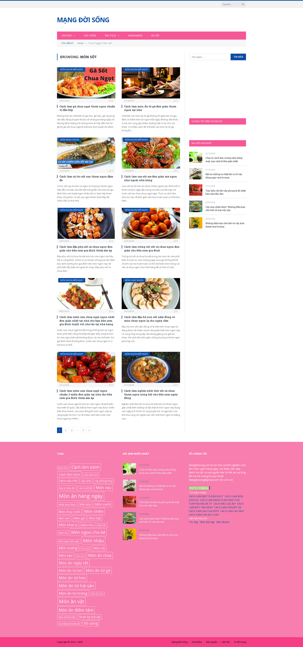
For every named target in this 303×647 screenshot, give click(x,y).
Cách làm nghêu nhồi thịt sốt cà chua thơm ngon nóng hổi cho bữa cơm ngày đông (151, 394)
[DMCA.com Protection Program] (199, 489)
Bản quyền (211, 641)
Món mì (63, 533)
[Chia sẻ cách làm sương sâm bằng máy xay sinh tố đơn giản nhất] (195, 157)
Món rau (103, 487)
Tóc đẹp (193, 522)
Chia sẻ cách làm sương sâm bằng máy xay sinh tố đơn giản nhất (224, 159)
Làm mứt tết (85, 488)
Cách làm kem (69, 474)
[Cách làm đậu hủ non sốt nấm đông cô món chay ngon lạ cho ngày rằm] (151, 293)
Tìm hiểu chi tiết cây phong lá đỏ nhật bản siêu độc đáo (226, 192)
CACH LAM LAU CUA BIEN (204, 511)
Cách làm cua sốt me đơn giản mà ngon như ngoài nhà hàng (150, 178)
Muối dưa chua (67, 504)
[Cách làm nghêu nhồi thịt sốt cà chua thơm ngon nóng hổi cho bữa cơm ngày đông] (151, 367)
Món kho (87, 525)
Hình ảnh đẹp (207, 522)
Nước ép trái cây (89, 617)
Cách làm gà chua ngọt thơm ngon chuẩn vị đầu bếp (87, 108)
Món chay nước (69, 512)
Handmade (135, 35)
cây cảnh (86, 480)
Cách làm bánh (86, 467)
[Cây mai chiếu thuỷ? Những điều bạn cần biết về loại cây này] (195, 206)
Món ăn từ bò (70, 570)
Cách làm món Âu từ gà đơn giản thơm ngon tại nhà (150, 108)
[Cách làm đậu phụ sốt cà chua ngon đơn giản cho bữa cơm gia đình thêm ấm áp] (86, 223)
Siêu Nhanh (222, 522)
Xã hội (155, 35)
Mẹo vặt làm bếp (67, 617)
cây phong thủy (104, 480)
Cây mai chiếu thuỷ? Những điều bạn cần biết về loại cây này (225, 208)
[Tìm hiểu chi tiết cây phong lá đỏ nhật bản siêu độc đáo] (195, 190)
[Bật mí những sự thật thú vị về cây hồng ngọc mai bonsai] (195, 173)
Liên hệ (225, 641)
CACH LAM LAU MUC (232, 511)
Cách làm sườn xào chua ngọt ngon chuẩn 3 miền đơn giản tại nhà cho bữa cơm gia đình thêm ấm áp (85, 394)
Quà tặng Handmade (69, 623)
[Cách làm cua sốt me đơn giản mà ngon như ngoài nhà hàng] (151, 153)
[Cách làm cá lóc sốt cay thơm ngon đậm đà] (86, 153)
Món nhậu (93, 540)
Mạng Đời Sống (179, 641)
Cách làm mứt (91, 474)
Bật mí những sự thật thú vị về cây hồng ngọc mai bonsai (224, 176)
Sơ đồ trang (240, 641)
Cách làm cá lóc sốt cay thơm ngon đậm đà (86, 178)
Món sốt (99, 548)
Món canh (103, 504)
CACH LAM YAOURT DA (227, 507)
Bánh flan (63, 468)
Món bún (85, 504)
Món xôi (80, 556)
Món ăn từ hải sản (76, 585)
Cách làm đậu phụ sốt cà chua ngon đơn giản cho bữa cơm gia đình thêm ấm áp (86, 248)
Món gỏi (79, 518)
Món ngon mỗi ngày (71, 69)
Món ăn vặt (71, 601)
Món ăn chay (100, 555)
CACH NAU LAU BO (224, 503)
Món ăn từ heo (72, 577)
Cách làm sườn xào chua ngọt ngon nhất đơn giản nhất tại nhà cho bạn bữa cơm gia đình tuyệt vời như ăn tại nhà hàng (87, 320)
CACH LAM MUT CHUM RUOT (206, 496)
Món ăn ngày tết (73, 562)
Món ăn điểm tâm (76, 610)
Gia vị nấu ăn (67, 488)
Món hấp (95, 518)
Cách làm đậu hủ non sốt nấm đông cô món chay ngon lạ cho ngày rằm (149, 318)
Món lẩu (102, 525)
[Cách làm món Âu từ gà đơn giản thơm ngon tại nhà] (151, 82)
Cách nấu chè (68, 481)
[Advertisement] (215, 89)
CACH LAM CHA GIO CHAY (204, 514)
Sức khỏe (90, 35)
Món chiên (93, 511)
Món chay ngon (134, 280)
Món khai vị (68, 524)
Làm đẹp (66, 35)
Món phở (85, 548)
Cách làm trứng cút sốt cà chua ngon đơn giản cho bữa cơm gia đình (152, 248)
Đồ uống (91, 623)
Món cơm (64, 518)
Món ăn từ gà (98, 570)
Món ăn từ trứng (73, 593)
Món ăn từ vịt (97, 594)
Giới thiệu (197, 641)
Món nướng (68, 548)
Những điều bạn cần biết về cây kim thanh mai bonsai (225, 225)
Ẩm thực (110, 35)
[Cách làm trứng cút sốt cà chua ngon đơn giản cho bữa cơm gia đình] (151, 223)
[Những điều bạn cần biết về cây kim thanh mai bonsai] (195, 222)
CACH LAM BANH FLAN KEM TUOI (220, 500)
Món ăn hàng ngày (81, 495)
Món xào (66, 555)
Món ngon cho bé (88, 532)
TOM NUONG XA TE (200, 503)
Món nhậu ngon (69, 139)
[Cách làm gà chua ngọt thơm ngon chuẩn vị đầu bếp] (86, 82)
